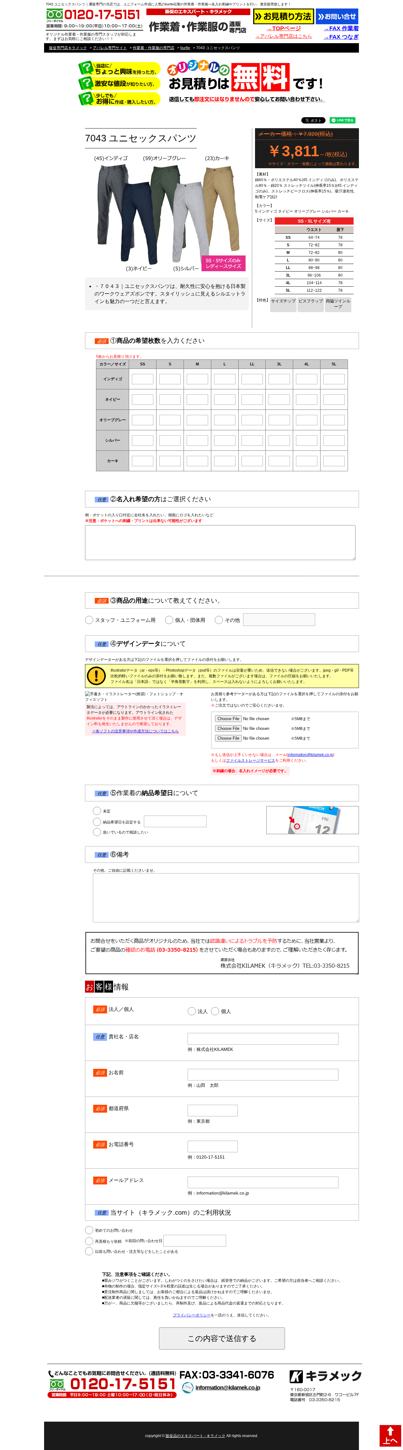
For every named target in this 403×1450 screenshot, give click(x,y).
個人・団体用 (190, 620)
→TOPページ (284, 28)
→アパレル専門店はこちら (283, 36)
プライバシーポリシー (192, 1315)
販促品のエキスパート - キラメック (195, 1436)
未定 (107, 811)
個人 (226, 1011)
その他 (232, 620)
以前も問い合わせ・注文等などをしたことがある (136, 1251)
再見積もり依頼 (108, 1241)
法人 (203, 1011)
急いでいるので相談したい (125, 832)
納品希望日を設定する (122, 822)
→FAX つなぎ (341, 37)
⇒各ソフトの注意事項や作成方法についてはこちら (135, 731)
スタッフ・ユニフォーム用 (125, 620)
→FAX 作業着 (341, 28)
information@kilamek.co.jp (310, 755)
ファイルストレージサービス (250, 760)
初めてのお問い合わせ (114, 1230)
